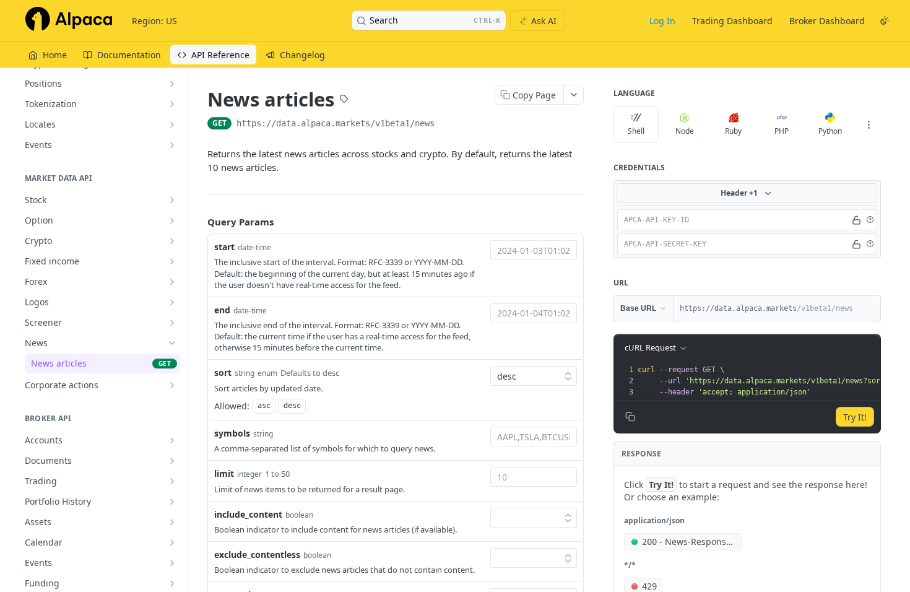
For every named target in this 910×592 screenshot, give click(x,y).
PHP (781, 131)
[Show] (856, 219)
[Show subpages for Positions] (172, 84)
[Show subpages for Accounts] (172, 440)
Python (830, 131)
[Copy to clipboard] (447, 124)
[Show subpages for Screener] (172, 323)
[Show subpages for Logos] (172, 302)
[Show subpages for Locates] (172, 124)
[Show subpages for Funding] (172, 583)
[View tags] (344, 100)
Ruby (733, 131)
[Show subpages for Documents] (172, 461)
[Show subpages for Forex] (172, 282)
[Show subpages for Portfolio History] (172, 502)
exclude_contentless (257, 554)
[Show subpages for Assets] (172, 522)
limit (224, 473)
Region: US (154, 21)
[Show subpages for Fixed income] (172, 261)
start (224, 247)
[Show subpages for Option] (172, 220)
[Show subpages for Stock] (172, 200)
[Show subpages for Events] (172, 145)
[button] (869, 220)
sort (223, 372)
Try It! (855, 417)
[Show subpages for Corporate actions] (172, 385)
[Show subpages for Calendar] (172, 542)
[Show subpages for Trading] (172, 481)
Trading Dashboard (732, 21)
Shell (636, 131)
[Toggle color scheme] (885, 20)
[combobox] (533, 250)
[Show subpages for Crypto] (172, 241)
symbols (232, 433)
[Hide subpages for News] (172, 343)
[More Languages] (868, 124)
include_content (248, 514)
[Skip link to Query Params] (198, 221)
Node (684, 131)
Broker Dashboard (827, 21)
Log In (662, 21)
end (222, 310)
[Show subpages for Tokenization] (172, 104)
